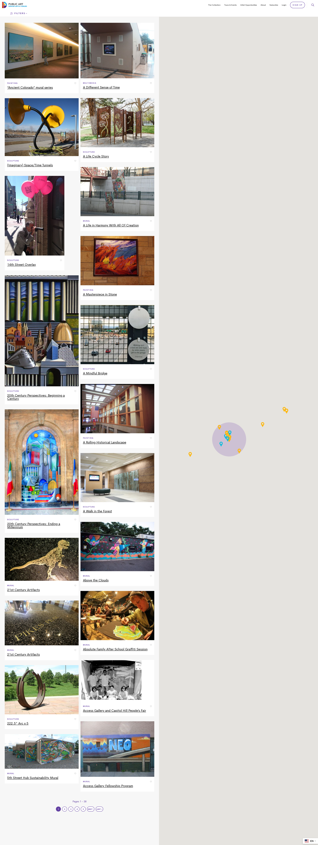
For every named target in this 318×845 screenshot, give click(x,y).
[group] (42, 58)
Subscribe (274, 5)
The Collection (214, 5)
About (263, 5)
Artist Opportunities (248, 5)
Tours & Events (230, 5)
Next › (91, 809)
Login (284, 5)
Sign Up (297, 5)
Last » (99, 809)
